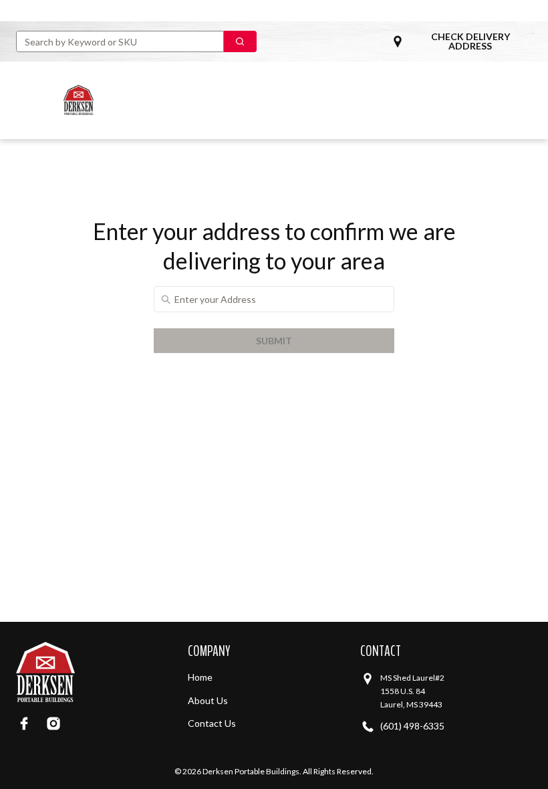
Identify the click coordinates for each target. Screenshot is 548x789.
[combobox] (115, 41)
